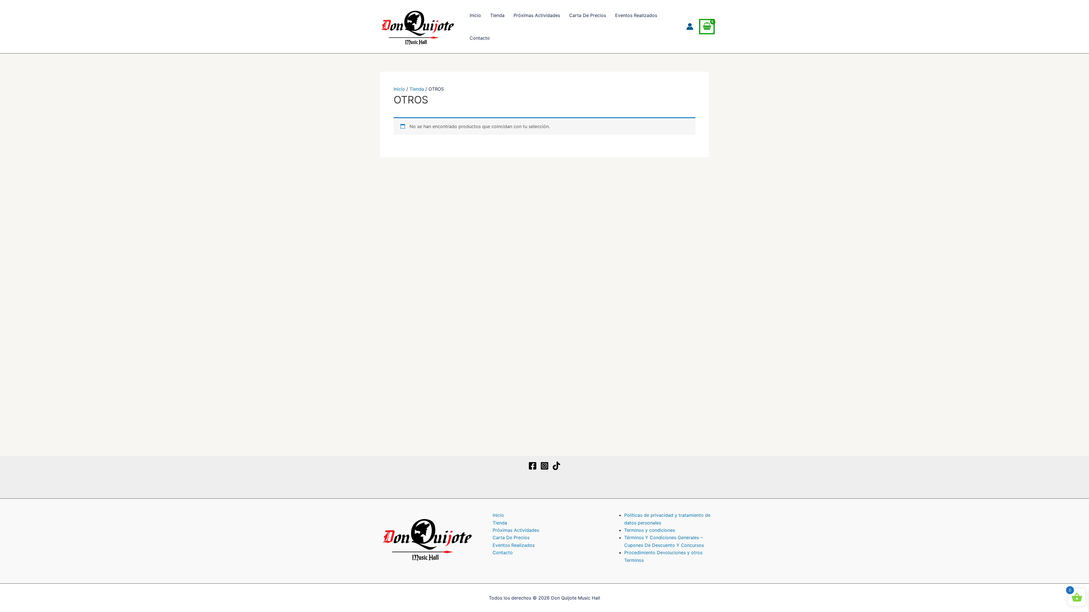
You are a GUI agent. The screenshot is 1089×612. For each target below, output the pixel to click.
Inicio (475, 15)
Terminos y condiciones (649, 530)
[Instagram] (544, 466)
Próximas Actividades (537, 15)
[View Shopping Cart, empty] (707, 27)
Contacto (480, 38)
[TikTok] (556, 466)
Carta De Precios (587, 15)
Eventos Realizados (636, 15)
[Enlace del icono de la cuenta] (689, 26)
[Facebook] (532, 466)
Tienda (497, 15)
